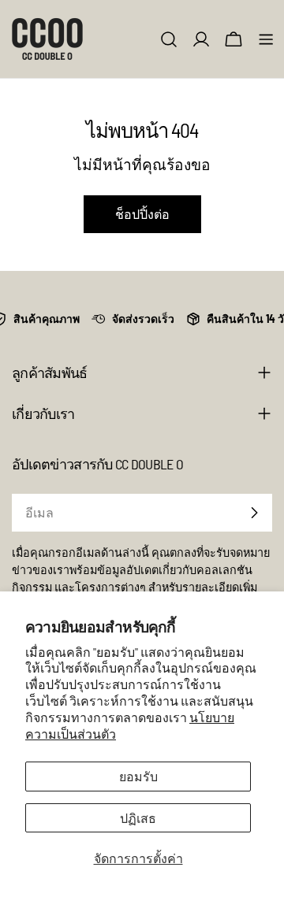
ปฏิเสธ (138, 817)
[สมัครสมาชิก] (254, 512)
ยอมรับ (138, 776)
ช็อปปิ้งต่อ (142, 213)
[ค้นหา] (169, 39)
